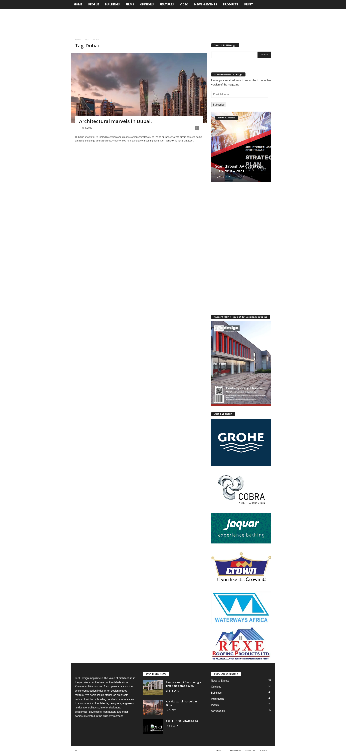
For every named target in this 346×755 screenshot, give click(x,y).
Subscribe (218, 104)
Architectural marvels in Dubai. (115, 121)
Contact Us (266, 750)
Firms (130, 4)
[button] (269, 4)
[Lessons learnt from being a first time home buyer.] (153, 687)
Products (230, 4)
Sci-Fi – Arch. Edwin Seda (182, 720)
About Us (220, 750)
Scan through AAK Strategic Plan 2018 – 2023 (239, 168)
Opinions (147, 4)
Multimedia (217, 698)
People (93, 4)
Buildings (112, 4)
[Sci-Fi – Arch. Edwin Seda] (153, 726)
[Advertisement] (202, 22)
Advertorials (218, 710)
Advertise (250, 750)
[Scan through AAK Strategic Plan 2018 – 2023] (241, 147)
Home (78, 4)
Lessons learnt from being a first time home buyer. (183, 684)
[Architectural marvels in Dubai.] (153, 707)
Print (248, 4)
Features (167, 4)
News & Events (205, 4)
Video (184, 4)
